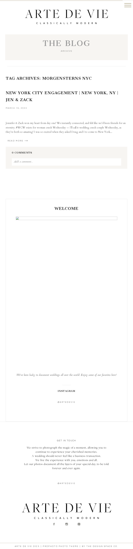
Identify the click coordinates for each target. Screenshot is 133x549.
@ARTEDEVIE (66, 483)
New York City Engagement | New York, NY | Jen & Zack (62, 96)
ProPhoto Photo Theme (60, 546)
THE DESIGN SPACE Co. (102, 546)
